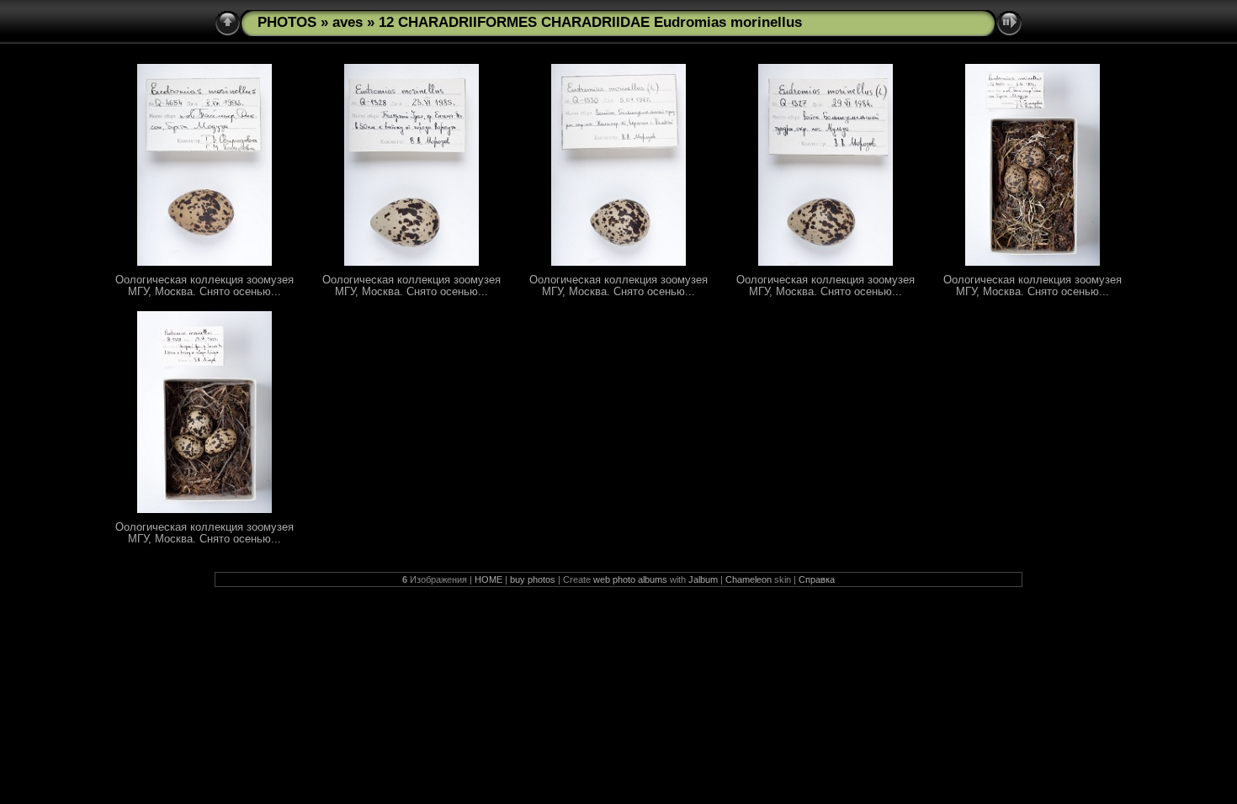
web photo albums (630, 579)
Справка (817, 579)
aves (347, 22)
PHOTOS (286, 22)
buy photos (532, 579)
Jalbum (703, 579)
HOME (488, 579)
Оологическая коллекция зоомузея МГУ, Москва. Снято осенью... (204, 286)
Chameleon (748, 579)
